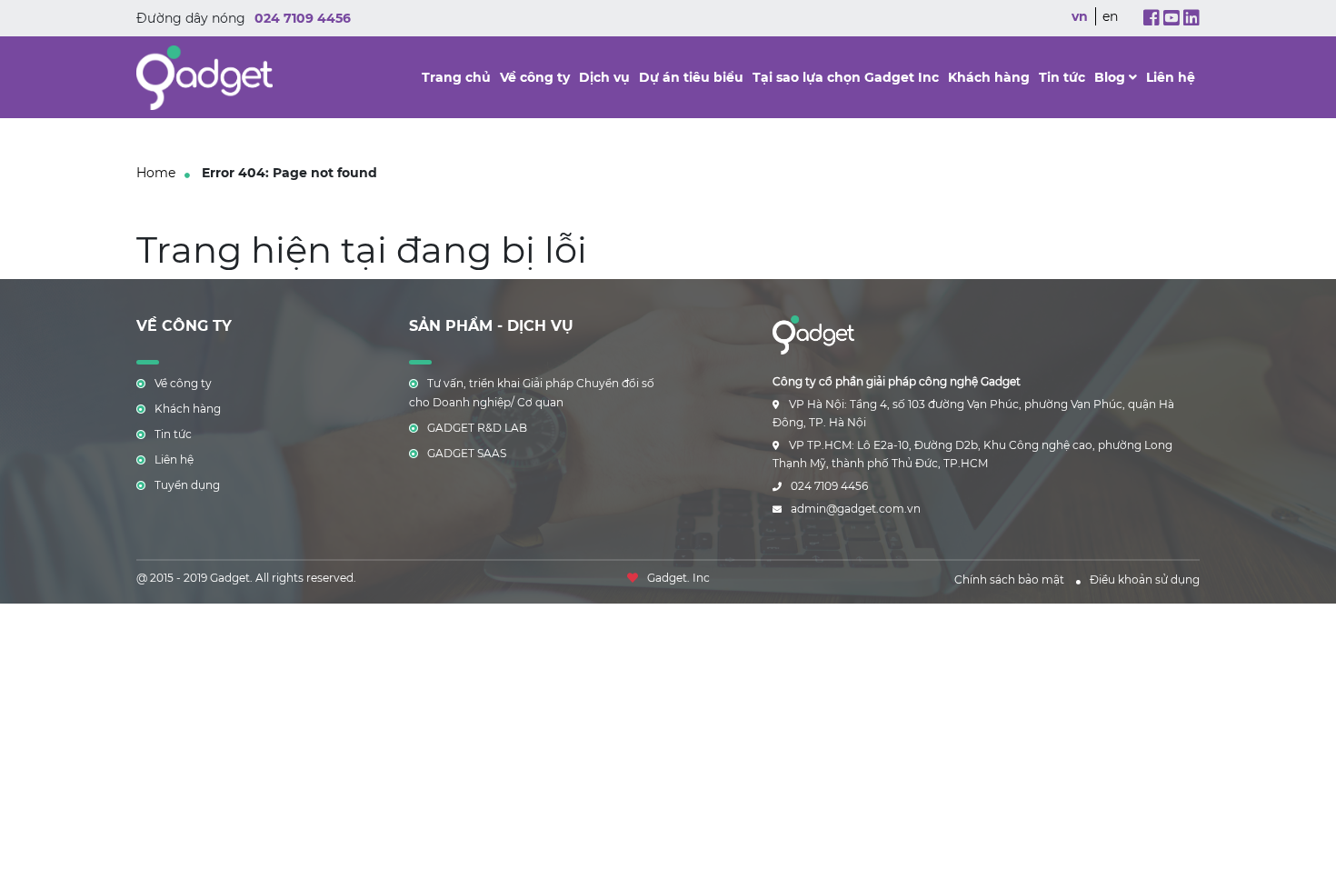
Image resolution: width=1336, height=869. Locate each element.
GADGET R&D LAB (477, 427)
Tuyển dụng (187, 485)
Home (155, 173)
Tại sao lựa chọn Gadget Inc (846, 77)
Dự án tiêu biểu (691, 77)
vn (1080, 16)
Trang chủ (456, 77)
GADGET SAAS (466, 453)
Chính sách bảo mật (1009, 579)
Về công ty (535, 77)
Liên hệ (1170, 77)
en (1110, 16)
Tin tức (1062, 77)
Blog (1111, 77)
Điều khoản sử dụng (1145, 579)
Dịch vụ (604, 77)
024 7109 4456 (302, 18)
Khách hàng (989, 77)
